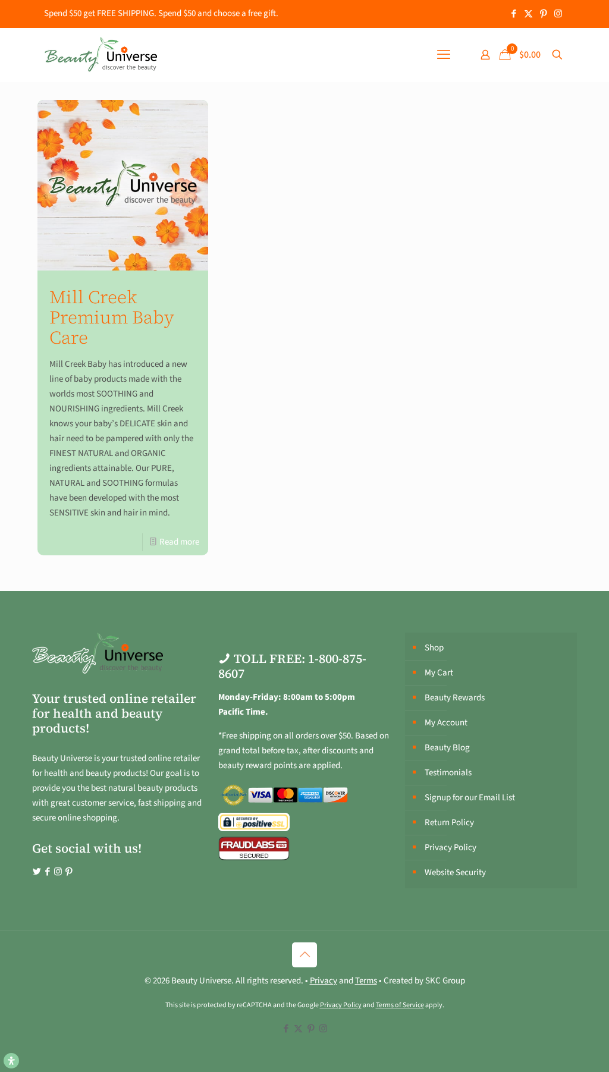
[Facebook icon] (513, 14)
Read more (179, 542)
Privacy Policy (450, 847)
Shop (434, 648)
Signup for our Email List (470, 797)
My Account (446, 722)
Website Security (455, 872)
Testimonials (448, 772)
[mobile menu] (444, 55)
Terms (366, 980)
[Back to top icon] (304, 954)
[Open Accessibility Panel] (11, 1060)
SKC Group (445, 980)
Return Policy (449, 822)
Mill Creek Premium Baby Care (111, 317)
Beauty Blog (447, 747)
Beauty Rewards (455, 697)
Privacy (323, 980)
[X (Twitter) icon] (528, 14)
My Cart (439, 673)
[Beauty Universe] (100, 54)
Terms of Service (400, 1005)
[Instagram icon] (558, 14)
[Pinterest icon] (543, 14)
